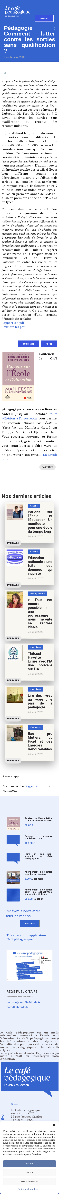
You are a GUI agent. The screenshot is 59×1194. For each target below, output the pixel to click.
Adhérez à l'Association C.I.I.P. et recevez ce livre (38, 819)
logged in (32, 786)
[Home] (19, 22)
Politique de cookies (28, 1189)
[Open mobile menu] (38, 7)
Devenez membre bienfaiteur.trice (38, 837)
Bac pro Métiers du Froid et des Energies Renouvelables (40, 741)
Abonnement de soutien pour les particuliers (38, 873)
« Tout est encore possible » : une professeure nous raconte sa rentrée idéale (40, 613)
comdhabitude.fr (17, 1007)
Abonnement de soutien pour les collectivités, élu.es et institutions (38, 892)
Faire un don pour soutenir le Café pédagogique (38, 856)
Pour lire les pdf (13, 326)
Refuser (30, 1173)
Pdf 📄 (49, 344)
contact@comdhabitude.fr (23, 1002)
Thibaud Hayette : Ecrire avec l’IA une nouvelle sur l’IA (40, 661)
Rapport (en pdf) (13, 322)
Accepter (29, 1164)
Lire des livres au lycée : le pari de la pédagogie (40, 701)
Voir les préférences (29, 1181)
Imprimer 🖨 (28, 344)
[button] (54, 1125)
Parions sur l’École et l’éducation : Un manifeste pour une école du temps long (40, 521)
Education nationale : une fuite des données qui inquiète (40, 565)
